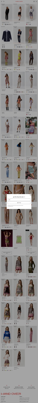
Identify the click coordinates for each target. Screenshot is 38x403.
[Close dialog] (30, 194)
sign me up (19, 202)
